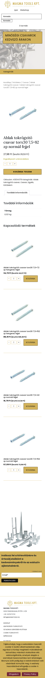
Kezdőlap (7, 82)
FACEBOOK (7, 641)
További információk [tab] (17, 192)
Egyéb (30, 182)
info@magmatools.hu (11, 617)
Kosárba (30, 278)
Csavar (26, 82)
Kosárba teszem (22, 171)
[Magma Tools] (22, 4)
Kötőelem (17, 82)
